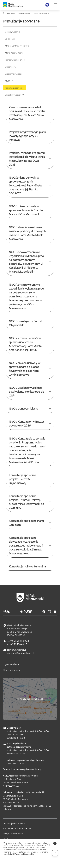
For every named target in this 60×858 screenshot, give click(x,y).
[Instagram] (49, 611)
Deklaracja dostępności (14, 823)
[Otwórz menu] (55, 5)
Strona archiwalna (11, 669)
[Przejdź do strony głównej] (30, 597)
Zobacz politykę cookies (24, 854)
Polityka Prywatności (13, 833)
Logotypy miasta (11, 664)
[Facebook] (44, 611)
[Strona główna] (3, 13)
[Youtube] (55, 611)
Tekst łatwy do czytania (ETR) (17, 828)
